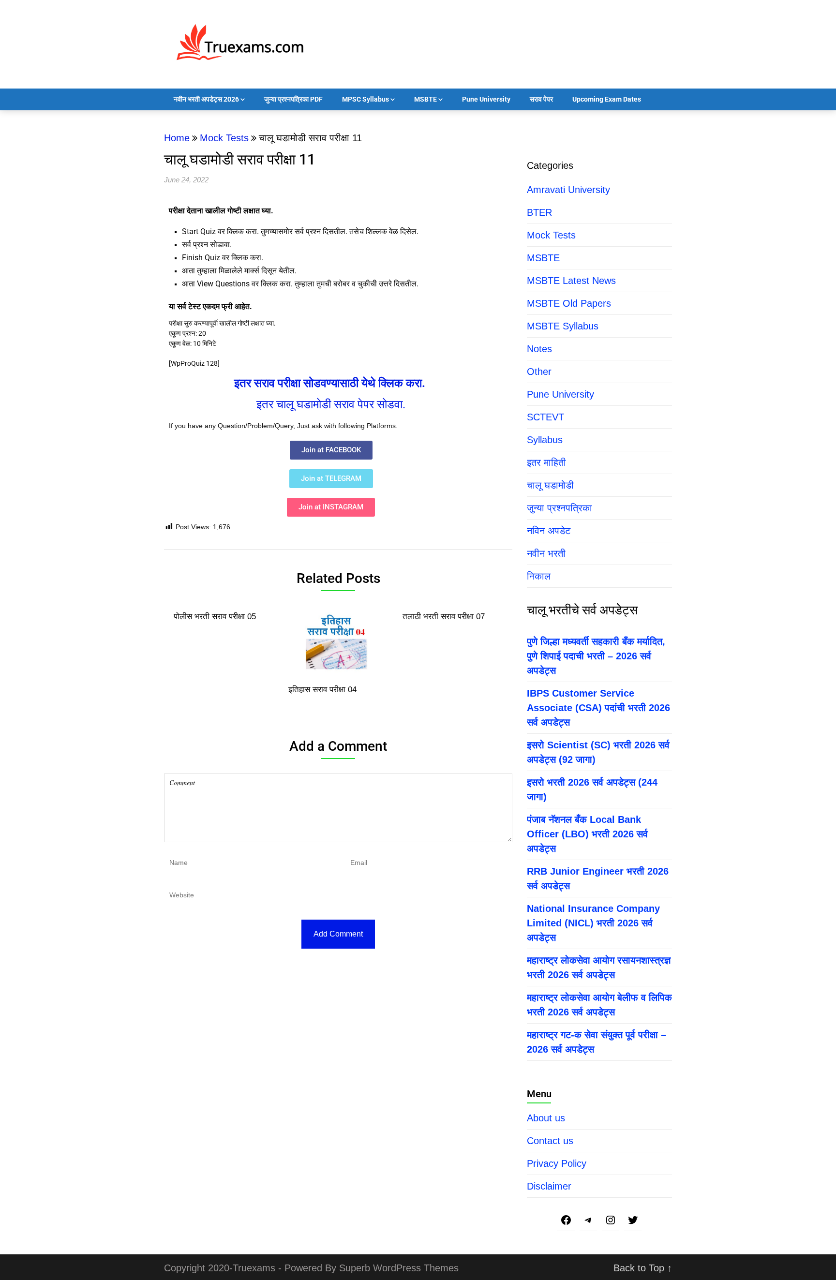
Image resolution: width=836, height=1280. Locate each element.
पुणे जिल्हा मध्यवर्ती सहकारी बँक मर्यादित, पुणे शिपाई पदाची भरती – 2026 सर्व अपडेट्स (596, 656)
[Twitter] (633, 1221)
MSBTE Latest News (571, 280)
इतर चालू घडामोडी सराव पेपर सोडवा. (330, 404)
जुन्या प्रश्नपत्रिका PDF (293, 99)
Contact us (550, 1140)
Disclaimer (549, 1186)
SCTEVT (545, 417)
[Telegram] (588, 1221)
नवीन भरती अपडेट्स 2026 (206, 99)
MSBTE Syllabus (562, 326)
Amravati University (568, 189)
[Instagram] (610, 1221)
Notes (539, 348)
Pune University (486, 99)
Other (539, 371)
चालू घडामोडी (550, 485)
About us (546, 1118)
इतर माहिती (546, 462)
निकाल (539, 576)
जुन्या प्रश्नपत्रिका (559, 508)
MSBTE (425, 99)
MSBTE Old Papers (569, 303)
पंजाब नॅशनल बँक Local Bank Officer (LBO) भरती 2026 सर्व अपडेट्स (587, 834)
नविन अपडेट (548, 530)
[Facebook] (566, 1221)
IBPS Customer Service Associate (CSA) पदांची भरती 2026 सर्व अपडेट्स (598, 708)
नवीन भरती (546, 553)
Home (177, 138)
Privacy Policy (556, 1163)
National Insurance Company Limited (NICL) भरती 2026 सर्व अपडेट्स (593, 923)
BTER (539, 212)
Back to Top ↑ (642, 1268)
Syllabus (545, 439)
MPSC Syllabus (365, 99)
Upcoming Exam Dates (606, 99)
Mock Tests (224, 138)
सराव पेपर (541, 99)
